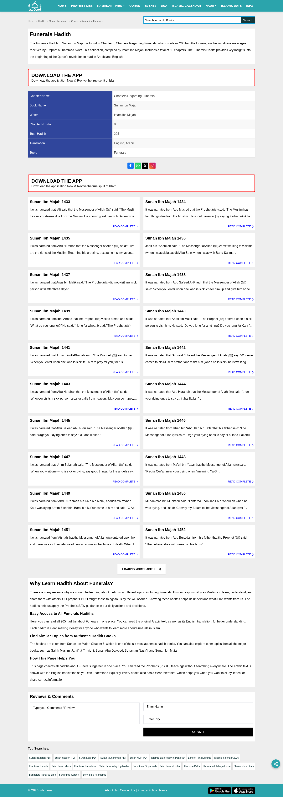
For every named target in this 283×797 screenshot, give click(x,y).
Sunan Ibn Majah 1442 (165, 347)
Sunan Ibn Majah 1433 (50, 202)
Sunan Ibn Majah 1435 (50, 238)
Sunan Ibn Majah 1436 (165, 238)
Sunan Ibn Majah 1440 (165, 311)
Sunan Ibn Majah (58, 21)
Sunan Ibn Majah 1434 (165, 202)
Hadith (211, 5)
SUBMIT (198, 732)
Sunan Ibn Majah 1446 (165, 420)
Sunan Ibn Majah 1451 (50, 530)
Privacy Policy (147, 790)
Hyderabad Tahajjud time (216, 766)
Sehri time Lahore (61, 766)
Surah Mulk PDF (139, 757)
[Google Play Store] (198, 77)
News (163, 790)
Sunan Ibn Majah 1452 (165, 530)
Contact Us (127, 790)
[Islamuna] (35, 6)
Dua (164, 5)
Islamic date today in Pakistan (168, 757)
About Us (111, 790)
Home (62, 5)
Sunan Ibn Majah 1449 (50, 493)
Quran (134, 5)
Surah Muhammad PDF (113, 757)
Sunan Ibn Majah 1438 (165, 274)
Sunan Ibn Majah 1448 (165, 457)
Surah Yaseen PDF (65, 757)
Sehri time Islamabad (94, 774)
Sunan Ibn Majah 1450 (165, 493)
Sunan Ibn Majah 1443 (50, 384)
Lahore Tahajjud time (199, 757)
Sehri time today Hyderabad (114, 766)
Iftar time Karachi (38, 766)
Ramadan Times (109, 5)
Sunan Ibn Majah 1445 (50, 420)
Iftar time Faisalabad (85, 766)
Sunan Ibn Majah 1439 (50, 311)
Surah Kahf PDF (88, 757)
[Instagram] (152, 166)
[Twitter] (145, 166)
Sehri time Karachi (69, 774)
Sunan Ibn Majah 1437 (50, 274)
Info (249, 5)
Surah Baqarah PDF (40, 757)
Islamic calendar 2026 (226, 757)
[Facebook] (130, 166)
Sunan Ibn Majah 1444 (165, 384)
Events (150, 5)
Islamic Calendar (186, 5)
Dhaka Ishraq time (244, 766)
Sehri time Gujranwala (145, 766)
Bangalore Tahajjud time (42, 774)
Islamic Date (231, 5)
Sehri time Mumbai (169, 766)
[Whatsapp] (138, 166)
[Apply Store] (234, 77)
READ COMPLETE (123, 226)
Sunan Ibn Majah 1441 (50, 347)
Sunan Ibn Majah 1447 (50, 457)
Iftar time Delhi (191, 766)
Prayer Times (82, 5)
